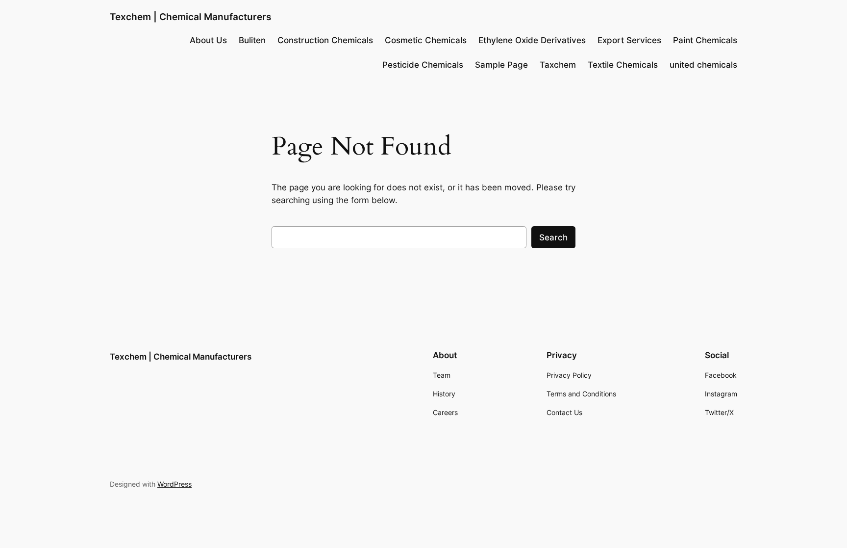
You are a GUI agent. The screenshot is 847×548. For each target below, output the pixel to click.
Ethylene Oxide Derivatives (532, 40)
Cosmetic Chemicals (426, 40)
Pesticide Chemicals (422, 65)
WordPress (174, 484)
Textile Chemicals (623, 65)
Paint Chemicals (705, 40)
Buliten (252, 40)
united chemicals (703, 65)
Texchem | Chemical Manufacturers (190, 17)
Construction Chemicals (325, 40)
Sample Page (501, 65)
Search (553, 237)
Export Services (629, 40)
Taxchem (558, 65)
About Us (208, 40)
